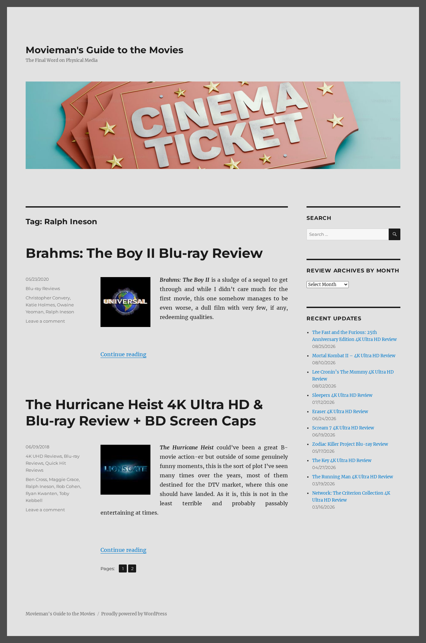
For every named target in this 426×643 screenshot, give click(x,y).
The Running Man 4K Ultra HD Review (352, 477)
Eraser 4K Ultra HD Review (340, 411)
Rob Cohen (68, 486)
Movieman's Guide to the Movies (104, 50)
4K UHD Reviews (44, 456)
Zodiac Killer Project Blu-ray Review (350, 444)
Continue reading (123, 354)
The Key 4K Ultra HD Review (341, 460)
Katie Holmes (40, 304)
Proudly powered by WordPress (134, 614)
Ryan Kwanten (41, 493)
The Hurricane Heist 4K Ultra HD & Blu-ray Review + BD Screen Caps (144, 412)
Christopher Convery (48, 297)
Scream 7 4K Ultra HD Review (343, 428)
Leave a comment (45, 321)
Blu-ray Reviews (43, 288)
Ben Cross (36, 479)
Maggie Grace (64, 479)
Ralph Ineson (60, 311)
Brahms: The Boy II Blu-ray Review (144, 253)
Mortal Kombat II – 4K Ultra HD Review (353, 356)
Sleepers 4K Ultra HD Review (342, 395)
